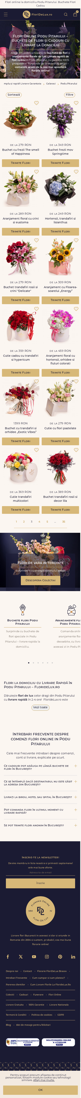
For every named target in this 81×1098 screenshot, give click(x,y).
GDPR (60, 1015)
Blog (9, 1025)
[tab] (28, 662)
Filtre (69, 94)
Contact (28, 971)
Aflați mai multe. (44, 1080)
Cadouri (24, 995)
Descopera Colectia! (41, 580)
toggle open (5, 14)
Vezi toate (40, 707)
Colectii (10, 995)
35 (63, 522)
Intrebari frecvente (17, 978)
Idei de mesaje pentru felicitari (33, 1025)
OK (40, 1090)
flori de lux (37, 14)
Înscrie (40, 883)
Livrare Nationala (59, 1005)
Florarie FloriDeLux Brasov (52, 971)
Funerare (38, 995)
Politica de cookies (42, 1015)
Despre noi (12, 971)
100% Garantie (37, 1005)
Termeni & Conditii (16, 1015)
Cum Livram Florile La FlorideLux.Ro (50, 985)
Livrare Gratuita (15, 1005)
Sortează (14, 94)
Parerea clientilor (16, 985)
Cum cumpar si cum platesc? (48, 978)
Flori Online (55, 995)
